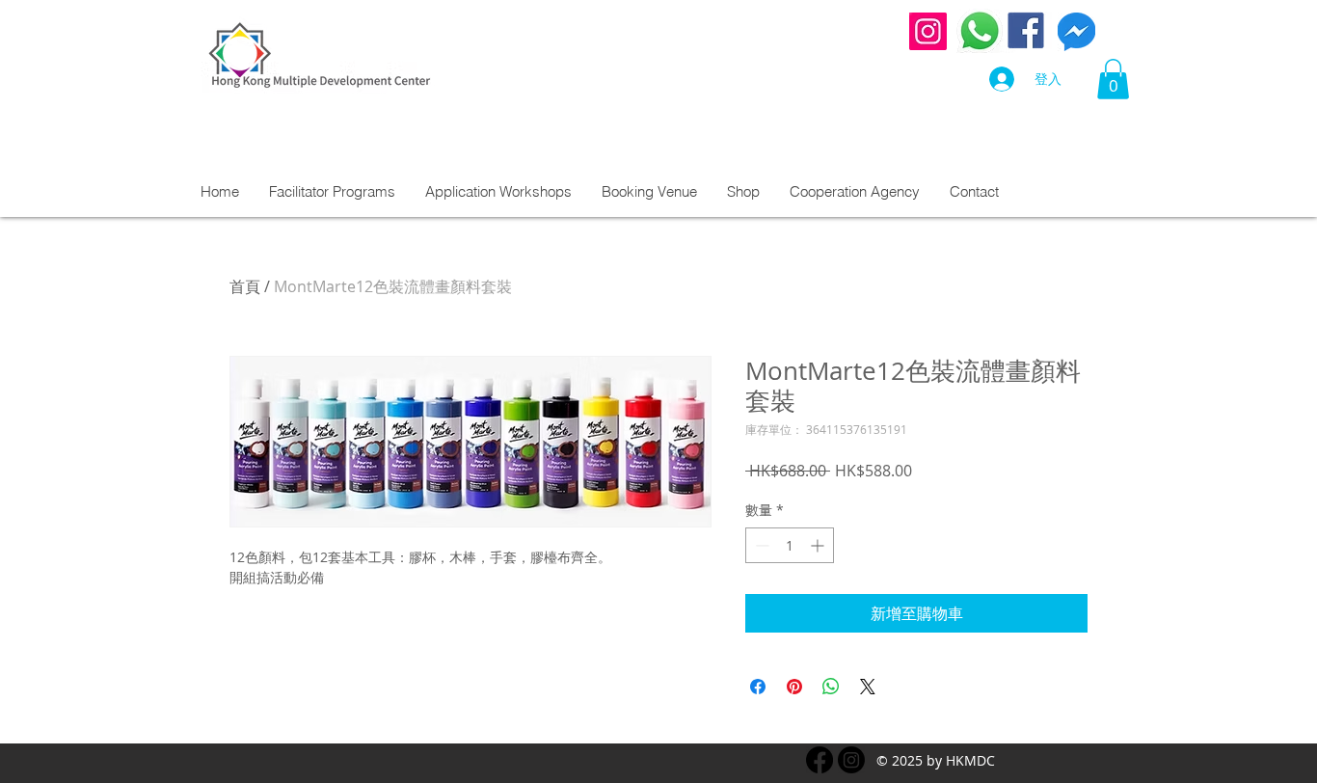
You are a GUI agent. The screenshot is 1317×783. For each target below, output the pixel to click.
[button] (1113, 79)
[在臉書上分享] (757, 686)
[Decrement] (760, 545)
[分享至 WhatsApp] (831, 686)
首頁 (244, 286)
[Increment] (819, 545)
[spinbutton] (789, 545)
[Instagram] (928, 31)
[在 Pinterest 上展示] (794, 686)
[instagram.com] (851, 759)
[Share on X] (867, 686)
